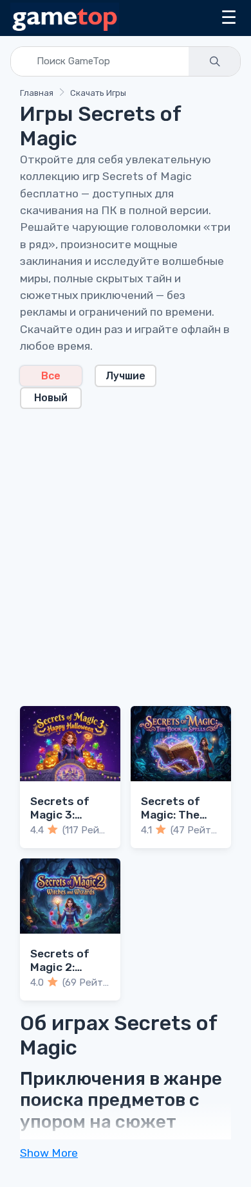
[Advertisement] (125, 549)
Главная (36, 93)
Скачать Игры (98, 93)
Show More (49, 1152)
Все (50, 376)
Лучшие (125, 376)
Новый (51, 398)
